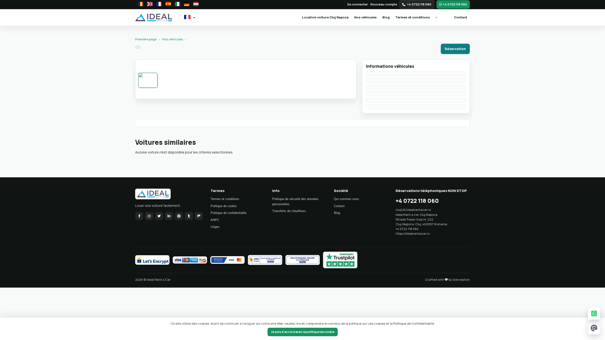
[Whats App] (594, 313)
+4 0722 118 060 (419, 4)
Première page (146, 39)
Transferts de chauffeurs (289, 211)
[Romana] (139, 4)
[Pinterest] (179, 216)
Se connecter (357, 4)
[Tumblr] (189, 216)
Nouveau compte (383, 4)
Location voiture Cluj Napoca (326, 17)
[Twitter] (159, 216)
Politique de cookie (224, 206)
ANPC (215, 220)
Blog (386, 17)
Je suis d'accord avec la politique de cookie (302, 332)
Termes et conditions (412, 17)
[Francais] (158, 4)
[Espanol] (167, 4)
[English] (148, 4)
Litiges (215, 227)
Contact (460, 17)
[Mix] (199, 216)
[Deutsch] (185, 4)
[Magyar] (194, 4)
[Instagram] (149, 216)
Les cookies (377, 323)
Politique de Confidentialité (413, 323)
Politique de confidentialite (228, 213)
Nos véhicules (365, 17)
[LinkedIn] (169, 216)
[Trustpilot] (340, 260)
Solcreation (461, 279)
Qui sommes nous (346, 199)
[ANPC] (265, 260)
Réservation (455, 49)
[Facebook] (139, 216)
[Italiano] (176, 4)
